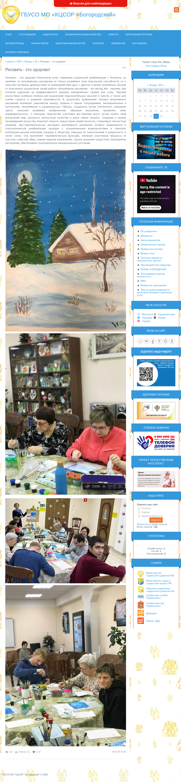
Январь (28, 61)
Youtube (146, 321)
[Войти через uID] (140, 341)
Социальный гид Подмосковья (155, 604)
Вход (164, 65)
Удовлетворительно (152, 516)
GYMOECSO (24, 752)
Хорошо (145, 512)
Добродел (151, 613)
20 (140, 111)
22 (151, 111)
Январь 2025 (156, 85)
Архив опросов (159, 524)
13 (140, 106)
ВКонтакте (147, 314)
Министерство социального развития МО (160, 574)
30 (36, 61)
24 (161, 111)
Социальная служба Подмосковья (157, 596)
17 (161, 106)
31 (161, 116)
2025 (19, 61)
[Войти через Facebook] (153, 341)
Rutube (161, 317)
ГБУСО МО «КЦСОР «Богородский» (68, 14)
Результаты (143, 524)
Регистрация (152, 65)
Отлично (146, 508)
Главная (9, 61)
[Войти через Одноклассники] (172, 341)
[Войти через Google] (165, 341)
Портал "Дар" (153, 621)
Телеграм (147, 317)
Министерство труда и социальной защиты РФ (159, 582)
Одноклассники (166, 314)
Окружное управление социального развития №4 (160, 590)
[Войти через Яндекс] (159, 341)
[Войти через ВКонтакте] (146, 341)
